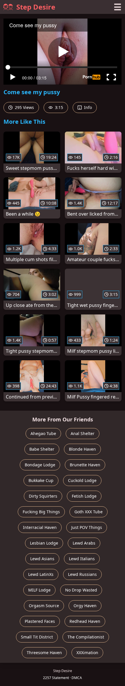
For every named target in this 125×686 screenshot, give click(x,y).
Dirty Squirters (43, 496)
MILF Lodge (39, 590)
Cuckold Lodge (82, 480)
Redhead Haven (84, 621)
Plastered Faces (40, 621)
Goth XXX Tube (88, 511)
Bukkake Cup (40, 480)
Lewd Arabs (84, 543)
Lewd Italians (82, 558)
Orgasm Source (44, 605)
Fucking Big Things (41, 511)
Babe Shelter (41, 449)
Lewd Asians (42, 558)
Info (87, 107)
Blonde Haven (82, 449)
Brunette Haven (85, 464)
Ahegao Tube (43, 433)
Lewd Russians (82, 574)
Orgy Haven (85, 605)
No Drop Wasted (81, 590)
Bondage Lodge (40, 464)
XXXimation (87, 652)
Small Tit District (37, 637)
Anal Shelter (82, 433)
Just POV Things (86, 527)
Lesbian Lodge (44, 543)
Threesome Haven (44, 652)
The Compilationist (85, 637)
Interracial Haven (40, 527)
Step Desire (35, 7)
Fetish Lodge (84, 496)
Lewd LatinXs (40, 574)
